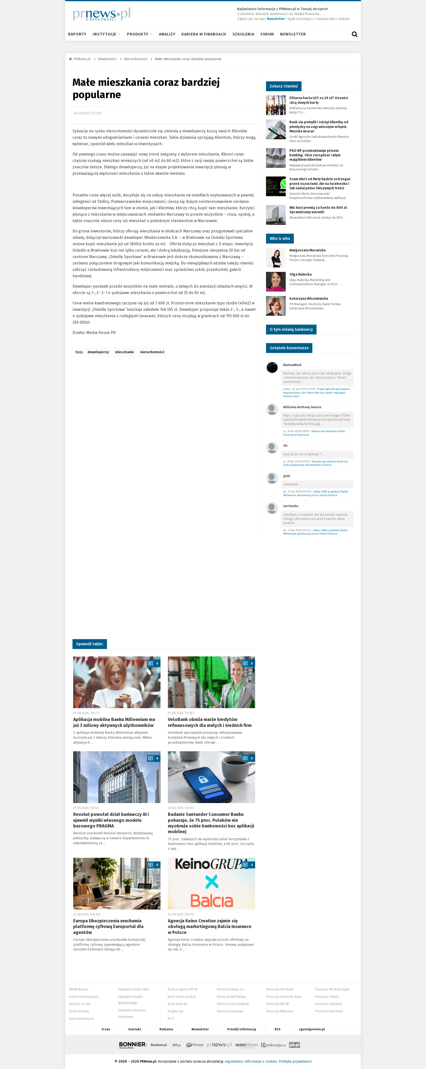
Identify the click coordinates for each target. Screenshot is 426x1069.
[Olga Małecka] (276, 281)
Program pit (175, 1011)
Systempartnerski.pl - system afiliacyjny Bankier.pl (195, 1044)
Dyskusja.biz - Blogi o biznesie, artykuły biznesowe (273, 1044)
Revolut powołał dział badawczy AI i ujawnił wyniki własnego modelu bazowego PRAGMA (111, 820)
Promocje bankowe (230, 1011)
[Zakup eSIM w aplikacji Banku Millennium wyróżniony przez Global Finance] (272, 477)
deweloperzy (98, 352)
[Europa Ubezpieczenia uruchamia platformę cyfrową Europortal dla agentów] (116, 884)
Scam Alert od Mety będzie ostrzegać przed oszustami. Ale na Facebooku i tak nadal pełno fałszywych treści (320, 183)
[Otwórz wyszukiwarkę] (354, 34)
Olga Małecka (300, 274)
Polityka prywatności (295, 1061)
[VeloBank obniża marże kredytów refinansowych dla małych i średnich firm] (211, 682)
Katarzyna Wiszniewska (308, 299)
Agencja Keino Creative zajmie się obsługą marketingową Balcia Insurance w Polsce (209, 926)
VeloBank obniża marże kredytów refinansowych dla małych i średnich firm (210, 722)
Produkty (137, 34)
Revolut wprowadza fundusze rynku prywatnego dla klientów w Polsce (315, 463)
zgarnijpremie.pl (312, 1029)
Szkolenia (243, 34)
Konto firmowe (79, 1011)
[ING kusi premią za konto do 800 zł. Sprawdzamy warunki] (276, 214)
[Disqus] (164, 434)
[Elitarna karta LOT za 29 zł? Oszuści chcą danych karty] (276, 105)
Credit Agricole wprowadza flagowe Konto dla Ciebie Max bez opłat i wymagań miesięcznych (316, 392)
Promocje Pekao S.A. (230, 989)
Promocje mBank (327, 997)
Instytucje (104, 34)
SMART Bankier (79, 989)
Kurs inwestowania (81, 1018)
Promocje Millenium (279, 1011)
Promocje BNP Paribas (231, 997)
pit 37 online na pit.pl (181, 997)
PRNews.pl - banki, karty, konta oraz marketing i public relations (219, 1044)
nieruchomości (152, 352)
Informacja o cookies (260, 1061)
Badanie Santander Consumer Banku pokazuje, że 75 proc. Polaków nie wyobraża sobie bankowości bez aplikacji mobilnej (211, 823)
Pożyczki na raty (79, 1004)
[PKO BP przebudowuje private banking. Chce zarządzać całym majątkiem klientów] (276, 157)
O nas (106, 1029)
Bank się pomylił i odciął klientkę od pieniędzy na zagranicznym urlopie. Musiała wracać (318, 126)
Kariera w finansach (203, 34)
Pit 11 (171, 1018)
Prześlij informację (241, 1029)
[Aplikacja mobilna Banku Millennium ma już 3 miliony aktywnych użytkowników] (116, 682)
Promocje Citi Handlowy (233, 1004)
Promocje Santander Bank (284, 997)
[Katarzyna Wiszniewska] (276, 305)
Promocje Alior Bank (280, 989)
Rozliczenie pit (177, 1004)
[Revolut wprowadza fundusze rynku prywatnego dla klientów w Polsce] (272, 447)
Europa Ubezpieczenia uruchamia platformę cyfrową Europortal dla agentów (108, 926)
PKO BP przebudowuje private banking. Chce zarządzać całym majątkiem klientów (314, 155)
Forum (267, 34)
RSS (278, 1029)
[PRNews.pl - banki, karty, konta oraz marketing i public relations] (99, 14)
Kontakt (134, 1029)
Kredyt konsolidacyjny (84, 997)
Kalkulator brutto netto (133, 989)
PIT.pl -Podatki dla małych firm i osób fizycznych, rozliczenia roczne (176, 1044)
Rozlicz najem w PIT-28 (182, 989)
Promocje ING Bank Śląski (333, 989)
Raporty (77, 34)
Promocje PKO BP (277, 1004)
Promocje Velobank (329, 1004)
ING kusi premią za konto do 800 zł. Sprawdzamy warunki (318, 210)
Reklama (166, 1029)
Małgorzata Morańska (307, 250)
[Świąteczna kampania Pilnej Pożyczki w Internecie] (272, 409)
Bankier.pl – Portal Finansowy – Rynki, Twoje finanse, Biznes (158, 1044)
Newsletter (293, 34)
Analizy (167, 34)
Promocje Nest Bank (329, 1011)
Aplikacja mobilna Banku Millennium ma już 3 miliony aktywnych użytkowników (114, 722)
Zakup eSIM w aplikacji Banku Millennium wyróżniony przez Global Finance (315, 493)
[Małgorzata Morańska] (276, 257)
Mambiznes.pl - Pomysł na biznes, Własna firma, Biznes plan (246, 1044)
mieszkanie (124, 352)
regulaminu (234, 1061)
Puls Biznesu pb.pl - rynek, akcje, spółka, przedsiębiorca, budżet (294, 1044)
